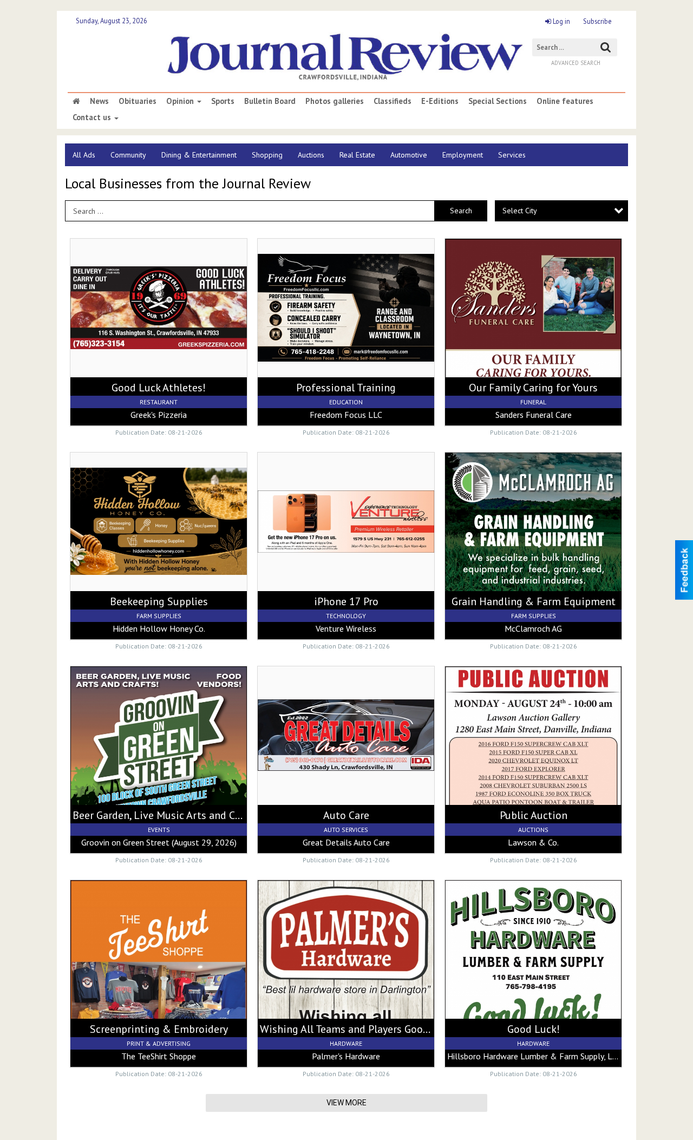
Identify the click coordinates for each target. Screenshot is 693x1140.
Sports (222, 101)
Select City (519, 210)
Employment (462, 155)
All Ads (84, 155)
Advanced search (575, 63)
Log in (560, 21)
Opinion (181, 101)
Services (512, 155)
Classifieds (392, 101)
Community (128, 155)
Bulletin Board (270, 101)
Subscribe (597, 21)
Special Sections (497, 101)
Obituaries (137, 101)
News (99, 101)
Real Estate (357, 155)
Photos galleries (334, 101)
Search (461, 210)
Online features (565, 101)
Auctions (311, 155)
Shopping (267, 155)
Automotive (408, 155)
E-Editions (440, 101)
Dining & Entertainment (199, 155)
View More (346, 1102)
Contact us (93, 117)
